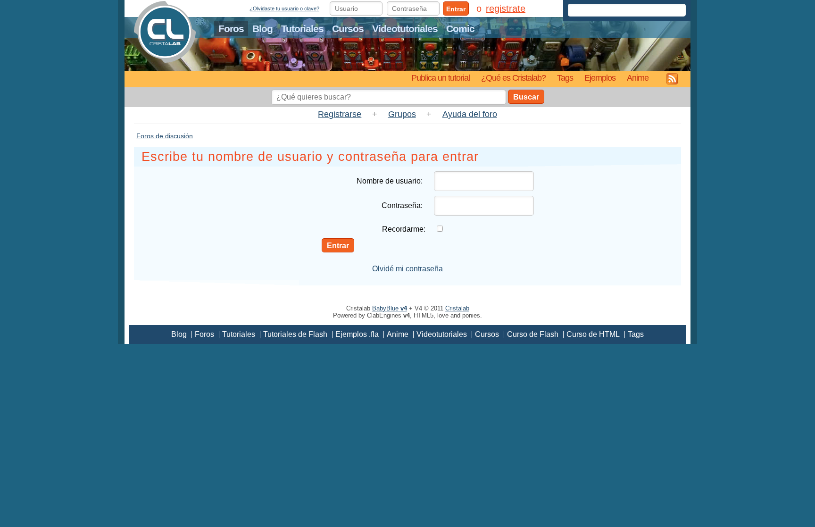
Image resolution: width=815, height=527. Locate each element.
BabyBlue (389, 308)
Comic (460, 28)
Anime (638, 78)
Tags (565, 78)
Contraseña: (402, 205)
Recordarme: (403, 229)
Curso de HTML (593, 334)
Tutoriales (302, 28)
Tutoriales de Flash (295, 334)
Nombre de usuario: (390, 181)
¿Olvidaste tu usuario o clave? (284, 8)
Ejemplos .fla (357, 334)
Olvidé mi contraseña (407, 269)
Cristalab (457, 308)
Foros (231, 28)
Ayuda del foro (469, 114)
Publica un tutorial (440, 78)
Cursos (348, 28)
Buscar (526, 97)
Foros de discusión (164, 136)
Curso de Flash (532, 334)
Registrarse (339, 114)
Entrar (456, 9)
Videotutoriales (405, 28)
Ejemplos (599, 78)
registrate (505, 8)
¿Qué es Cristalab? (513, 78)
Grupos (402, 114)
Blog (262, 28)
